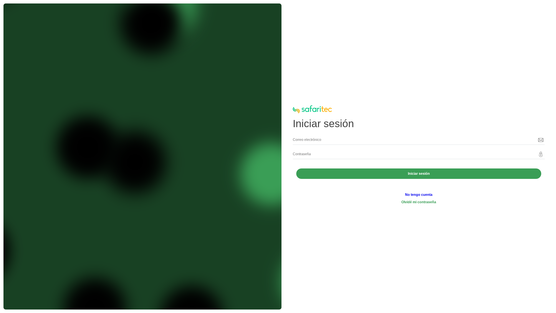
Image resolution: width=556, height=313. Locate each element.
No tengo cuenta (418, 194)
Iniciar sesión (419, 173)
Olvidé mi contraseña (418, 202)
